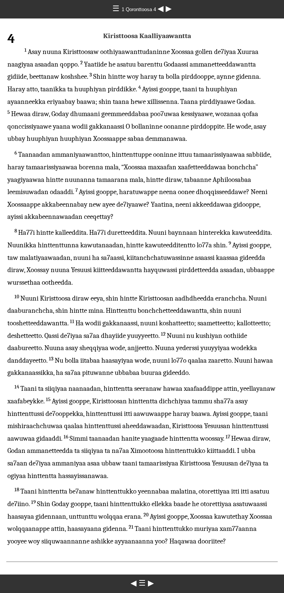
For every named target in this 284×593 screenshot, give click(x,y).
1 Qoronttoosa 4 (140, 9)
